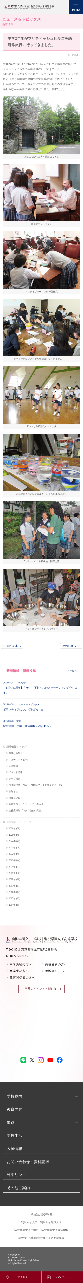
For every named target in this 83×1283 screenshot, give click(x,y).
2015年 (12, 898)
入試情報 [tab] (14, 1148)
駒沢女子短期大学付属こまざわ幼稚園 (41, 1238)
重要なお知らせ (17, 753)
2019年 (12, 873)
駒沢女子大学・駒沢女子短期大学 (41, 1222)
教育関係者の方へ (22, 977)
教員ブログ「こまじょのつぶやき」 (27, 804)
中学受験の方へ (21, 964)
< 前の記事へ (12, 645)
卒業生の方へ (19, 971)
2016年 (12, 892)
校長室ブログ (16, 798)
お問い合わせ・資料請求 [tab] (28, 1162)
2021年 (12, 860)
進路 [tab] (10, 1122)
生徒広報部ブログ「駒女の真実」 (26, 810)
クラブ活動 (14, 779)
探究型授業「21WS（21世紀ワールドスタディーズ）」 (37, 785)
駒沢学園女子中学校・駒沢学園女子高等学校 (41, 1230)
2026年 (12, 828)
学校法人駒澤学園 (41, 1214)
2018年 (12, 879)
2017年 (12, 886)
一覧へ (73, 670)
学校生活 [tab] (14, 1135)
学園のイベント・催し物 (41, 988)
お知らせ (13, 791)
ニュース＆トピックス (20, 759)
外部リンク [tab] (16, 1174)
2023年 (12, 847)
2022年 (12, 854)
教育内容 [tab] (14, 1109)
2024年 (12, 841)
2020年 (12, 866)
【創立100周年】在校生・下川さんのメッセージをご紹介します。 (40, 687)
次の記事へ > (71, 645)
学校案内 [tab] (14, 1096)
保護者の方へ (54, 971)
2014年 (12, 905)
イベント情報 (16, 772)
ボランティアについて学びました (23, 707)
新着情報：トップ (16, 746)
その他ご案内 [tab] (18, 1188)
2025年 (12, 835)
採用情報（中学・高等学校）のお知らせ (27, 724)
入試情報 (13, 766)
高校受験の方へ (56, 964)
